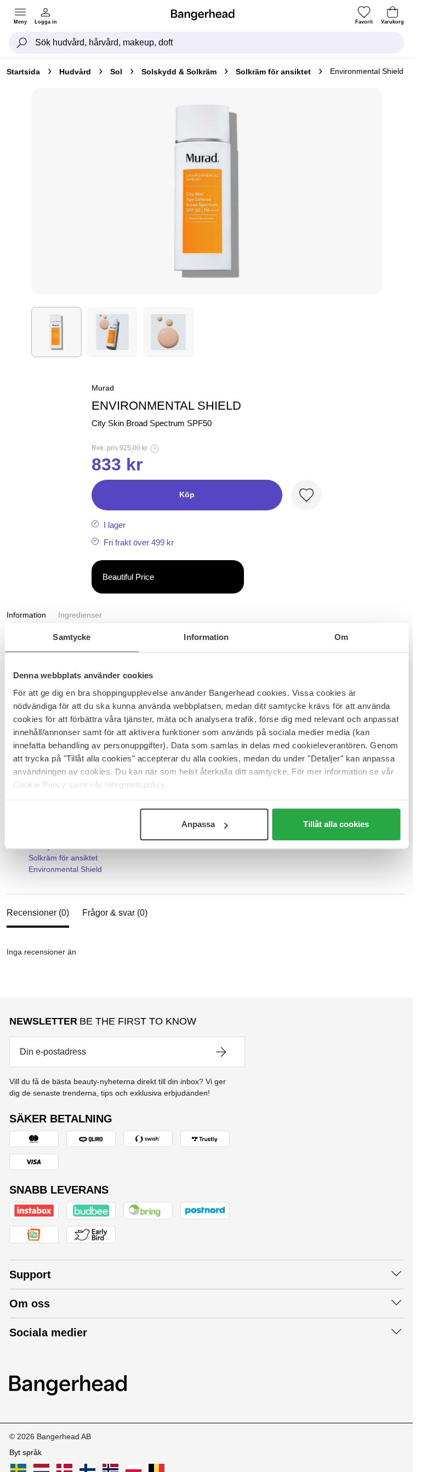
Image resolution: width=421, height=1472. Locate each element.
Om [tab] (341, 637)
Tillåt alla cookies (336, 824)
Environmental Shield (65, 869)
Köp (187, 494)
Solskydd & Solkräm (179, 71)
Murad (103, 387)
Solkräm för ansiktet (273, 71)
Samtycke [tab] (71, 637)
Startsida (23, 71)
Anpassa (198, 824)
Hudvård (75, 71)
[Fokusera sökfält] (22, 42)
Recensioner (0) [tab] (38, 912)
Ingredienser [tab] (80, 614)
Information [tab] (206, 637)
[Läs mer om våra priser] (154, 448)
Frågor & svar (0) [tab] (114, 912)
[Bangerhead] (207, 14)
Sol (116, 71)
